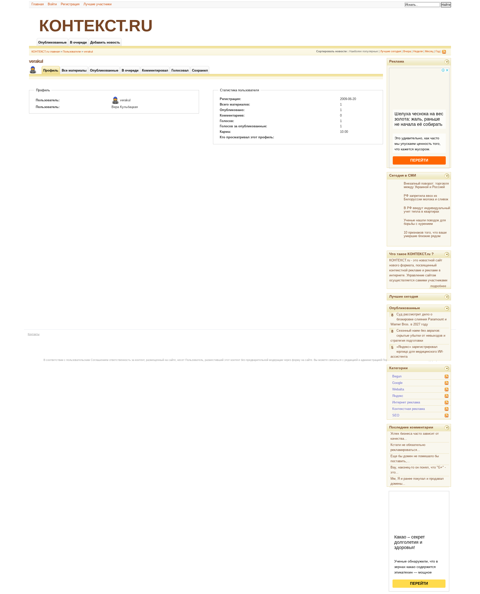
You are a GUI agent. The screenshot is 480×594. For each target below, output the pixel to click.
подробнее (438, 286)
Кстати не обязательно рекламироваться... (407, 447)
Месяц (429, 51)
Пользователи (72, 51)
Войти (52, 4)
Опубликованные (404, 308)
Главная (38, 4)
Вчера (407, 51)
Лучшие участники (98, 4)
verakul (88, 51)
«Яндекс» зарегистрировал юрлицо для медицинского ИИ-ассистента (416, 352)
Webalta (398, 389)
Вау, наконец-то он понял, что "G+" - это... (418, 469)
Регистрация (70, 4)
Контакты (34, 334)
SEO (395, 415)
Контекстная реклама (408, 409)
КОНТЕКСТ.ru (96, 25)
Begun (397, 376)
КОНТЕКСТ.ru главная (46, 51)
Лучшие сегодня (390, 51)
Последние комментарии (411, 427)
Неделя (418, 51)
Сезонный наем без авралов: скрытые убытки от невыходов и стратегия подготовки (417, 335)
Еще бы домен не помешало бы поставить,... (414, 458)
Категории (398, 368)
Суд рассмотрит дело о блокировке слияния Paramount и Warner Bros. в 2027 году (418, 319)
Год (438, 51)
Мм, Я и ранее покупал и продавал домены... (417, 481)
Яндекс (397, 396)
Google (397, 383)
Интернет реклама (406, 402)
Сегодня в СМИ (402, 175)
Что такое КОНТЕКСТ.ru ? (411, 254)
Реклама (396, 61)
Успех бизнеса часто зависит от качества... (414, 436)
